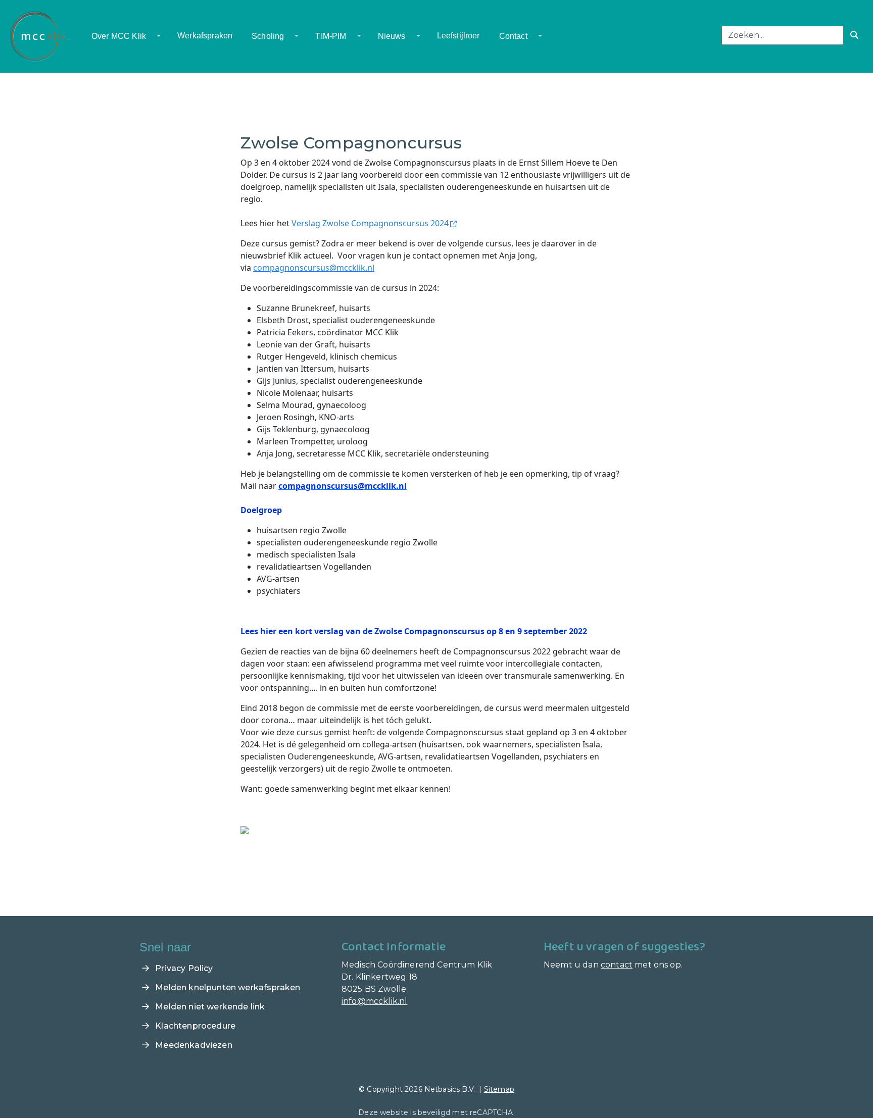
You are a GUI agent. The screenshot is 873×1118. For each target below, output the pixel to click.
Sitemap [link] (499, 1089)
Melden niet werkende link (209, 1006)
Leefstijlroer (458, 35)
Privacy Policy (183, 968)
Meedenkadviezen (192, 1045)
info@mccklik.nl (374, 1001)
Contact (513, 36)
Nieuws (392, 36)
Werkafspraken (204, 35)
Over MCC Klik (118, 36)
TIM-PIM (330, 36)
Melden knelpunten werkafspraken (226, 987)
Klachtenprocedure (194, 1026)
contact (617, 965)
